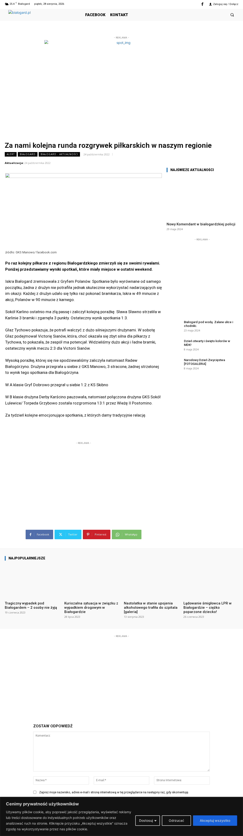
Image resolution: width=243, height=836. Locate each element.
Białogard (28, 154)
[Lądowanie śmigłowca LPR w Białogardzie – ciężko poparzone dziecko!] (210, 581)
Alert (11, 154)
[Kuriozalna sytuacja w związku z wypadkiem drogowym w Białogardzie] (91, 581)
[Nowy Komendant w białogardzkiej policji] (202, 197)
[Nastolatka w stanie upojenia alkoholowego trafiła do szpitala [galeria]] (151, 581)
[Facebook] (202, 4)
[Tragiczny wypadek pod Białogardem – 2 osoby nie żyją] (32, 581)
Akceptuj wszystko (215, 820)
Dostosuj (146, 820)
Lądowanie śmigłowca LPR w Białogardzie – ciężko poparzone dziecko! (207, 607)
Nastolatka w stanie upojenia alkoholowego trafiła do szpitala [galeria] (151, 607)
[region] (121, 816)
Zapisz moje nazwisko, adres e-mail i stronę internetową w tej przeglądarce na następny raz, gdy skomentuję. (114, 792)
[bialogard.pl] (43, 19)
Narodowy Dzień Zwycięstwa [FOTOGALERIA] (204, 362)
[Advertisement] (83, 475)
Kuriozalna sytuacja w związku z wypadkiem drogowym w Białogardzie (91, 607)
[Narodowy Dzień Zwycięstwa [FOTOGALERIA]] (174, 364)
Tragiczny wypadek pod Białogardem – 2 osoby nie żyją (31, 605)
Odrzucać (176, 820)
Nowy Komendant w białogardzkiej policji (201, 224)
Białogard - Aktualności (59, 154)
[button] (232, 15)
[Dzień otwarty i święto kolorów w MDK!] (174, 345)
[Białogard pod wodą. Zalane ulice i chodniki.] (174, 326)
